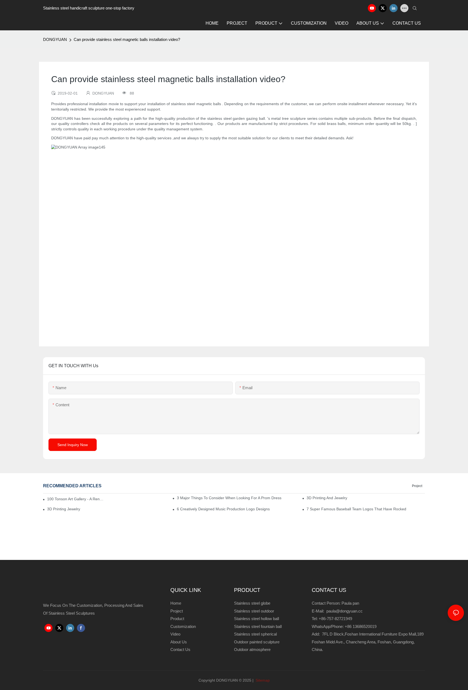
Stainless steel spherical (255, 634)
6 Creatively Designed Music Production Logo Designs (223, 509)
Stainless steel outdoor (254, 611)
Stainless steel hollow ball (256, 618)
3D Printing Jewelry (63, 509)
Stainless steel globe (252, 603)
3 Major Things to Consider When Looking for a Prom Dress (229, 498)
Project (417, 486)
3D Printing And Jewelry (327, 498)
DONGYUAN (55, 39)
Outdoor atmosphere (252, 649)
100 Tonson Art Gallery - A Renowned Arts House (75, 499)
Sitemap (262, 680)
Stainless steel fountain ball (258, 626)
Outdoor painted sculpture (257, 642)
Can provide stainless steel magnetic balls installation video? (127, 39)
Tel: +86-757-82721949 (332, 618)
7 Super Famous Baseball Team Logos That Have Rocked (356, 509)
